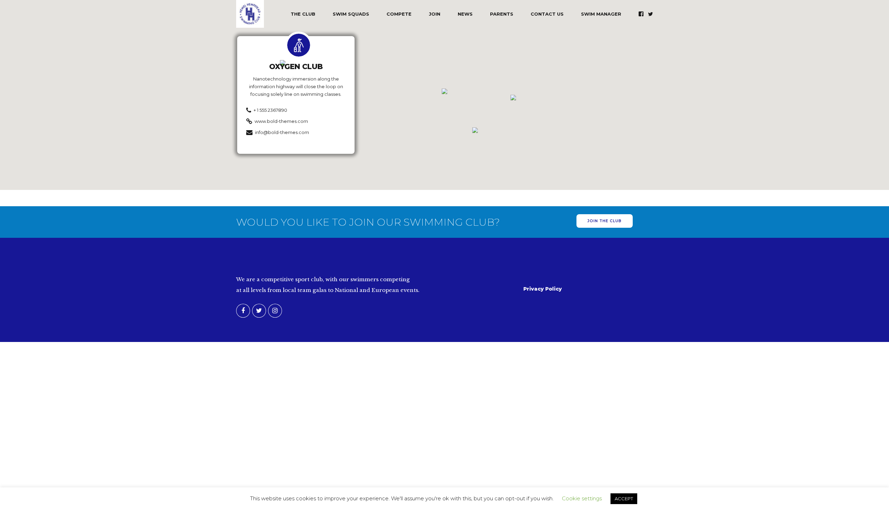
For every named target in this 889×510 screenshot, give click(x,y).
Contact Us (547, 14)
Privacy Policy (542, 289)
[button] (444, 92)
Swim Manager (601, 14)
